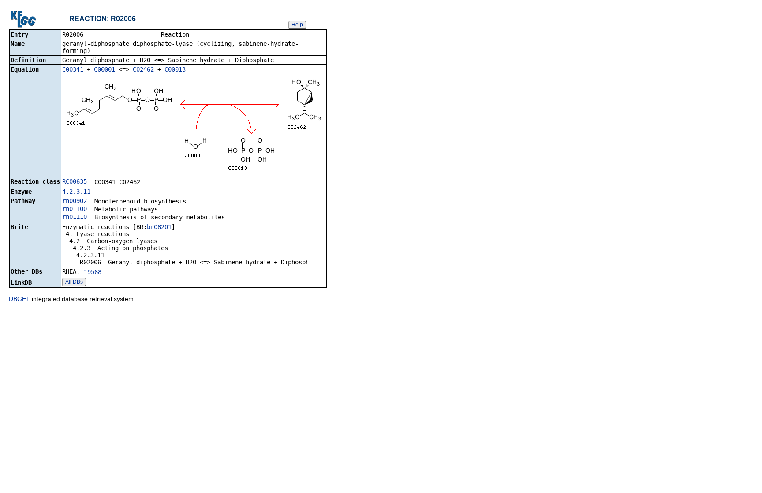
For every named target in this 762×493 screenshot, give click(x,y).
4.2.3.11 (76, 191)
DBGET (19, 298)
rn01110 (74, 216)
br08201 (159, 226)
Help (297, 25)
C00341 (72, 69)
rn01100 (74, 208)
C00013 (175, 69)
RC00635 (74, 181)
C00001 (104, 69)
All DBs (74, 282)
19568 (92, 271)
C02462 (143, 69)
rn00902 (74, 200)
